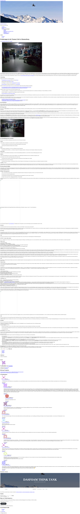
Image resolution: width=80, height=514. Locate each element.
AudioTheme (3, 511)
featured (7, 368)
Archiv (3, 28)
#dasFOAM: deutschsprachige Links (8, 31)
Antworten (3, 383)
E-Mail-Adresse (2, 501)
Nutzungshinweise (6, 33)
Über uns (5, 29)
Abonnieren (3, 503)
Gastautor (11, 41)
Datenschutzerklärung (6, 32)
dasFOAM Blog (4, 27)
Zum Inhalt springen (3, 0)
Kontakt (5, 30)
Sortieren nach (2, 496)
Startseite (3, 26)
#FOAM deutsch (7, 367)
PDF (10, 81)
